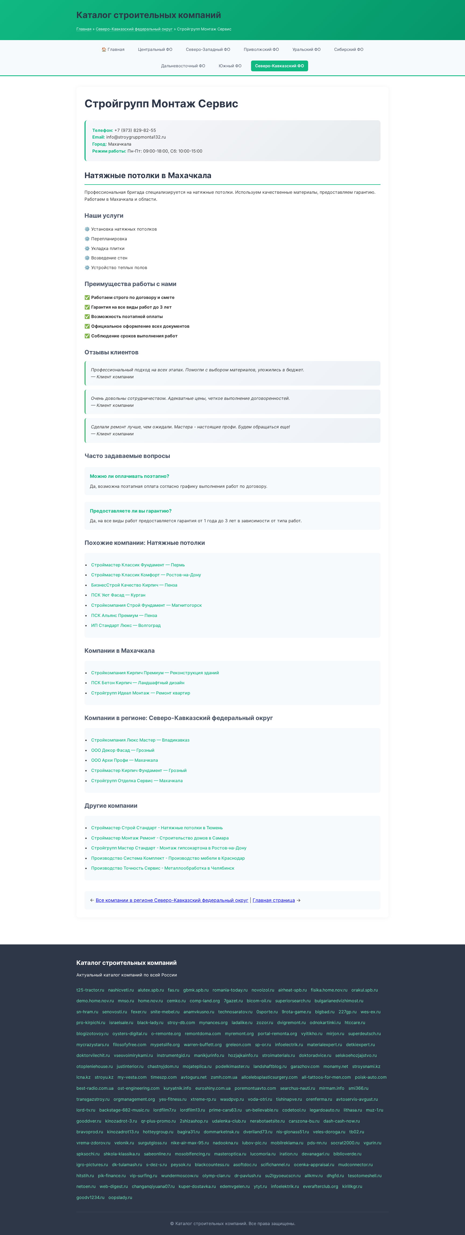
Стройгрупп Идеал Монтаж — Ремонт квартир (140, 693)
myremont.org (239, 1033)
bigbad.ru (324, 1011)
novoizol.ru (263, 990)
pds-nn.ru (317, 1142)
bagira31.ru (188, 1131)
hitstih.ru (85, 1175)
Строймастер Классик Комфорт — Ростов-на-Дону (146, 574)
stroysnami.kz (366, 1066)
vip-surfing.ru (143, 1175)
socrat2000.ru (345, 1142)
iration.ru (289, 1153)
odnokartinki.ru (325, 1022)
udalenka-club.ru (229, 1121)
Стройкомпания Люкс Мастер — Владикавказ (140, 740)
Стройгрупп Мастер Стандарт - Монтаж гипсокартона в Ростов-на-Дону (168, 848)
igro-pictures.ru (92, 1164)
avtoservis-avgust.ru (357, 1099)
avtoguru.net (194, 1077)
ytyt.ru (260, 1186)
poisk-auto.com (371, 1077)
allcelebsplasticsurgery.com (269, 1077)
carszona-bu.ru (304, 1121)
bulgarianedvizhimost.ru (339, 1000)
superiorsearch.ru (293, 1000)
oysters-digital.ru (129, 1033)
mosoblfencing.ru (192, 1153)
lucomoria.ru (263, 1153)
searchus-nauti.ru (297, 1088)
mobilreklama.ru (287, 1142)
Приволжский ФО (261, 49)
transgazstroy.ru (93, 1099)
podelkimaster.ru (232, 1066)
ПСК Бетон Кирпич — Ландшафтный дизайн (137, 682)
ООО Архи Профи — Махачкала (124, 760)
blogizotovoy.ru (92, 1033)
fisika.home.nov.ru (329, 990)
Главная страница (274, 900)
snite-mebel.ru (164, 1011)
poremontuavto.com (255, 1088)
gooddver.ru (88, 1121)
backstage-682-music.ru (124, 1110)
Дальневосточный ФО (183, 65)
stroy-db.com (181, 1022)
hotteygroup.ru (158, 1131)
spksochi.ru (88, 1153)
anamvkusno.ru (199, 1011)
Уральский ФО (307, 49)
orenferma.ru (319, 1099)
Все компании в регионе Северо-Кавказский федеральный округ (172, 900)
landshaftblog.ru (270, 1066)
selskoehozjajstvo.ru (356, 1055)
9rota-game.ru (296, 1011)
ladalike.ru (242, 1022)
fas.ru (173, 990)
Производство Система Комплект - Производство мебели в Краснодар (168, 858)
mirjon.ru (335, 1033)
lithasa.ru (353, 1110)
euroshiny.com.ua (213, 1088)
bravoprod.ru (89, 1131)
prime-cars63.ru (225, 1110)
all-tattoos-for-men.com (326, 1077)
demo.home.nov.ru (95, 1000)
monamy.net (335, 1066)
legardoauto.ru (325, 1110)
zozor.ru (264, 1022)
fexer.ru (138, 1011)
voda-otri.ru (260, 1099)
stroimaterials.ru (278, 1055)
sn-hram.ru (87, 1011)
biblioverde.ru (347, 1153)
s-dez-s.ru (156, 1164)
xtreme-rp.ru (203, 1099)
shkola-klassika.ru (122, 1153)
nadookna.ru (225, 1142)
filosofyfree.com (129, 1044)
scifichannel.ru (275, 1164)
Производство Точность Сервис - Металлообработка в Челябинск (162, 868)
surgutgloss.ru (152, 1142)
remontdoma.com (203, 1033)
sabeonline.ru (157, 1153)
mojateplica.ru (197, 1066)
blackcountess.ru (212, 1164)
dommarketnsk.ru (221, 1131)
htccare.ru (355, 1022)
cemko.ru (176, 1000)
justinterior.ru (130, 1066)
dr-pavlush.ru (247, 1175)
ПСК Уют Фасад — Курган (118, 595)
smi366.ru (358, 1088)
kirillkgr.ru (352, 1186)
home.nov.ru (150, 1000)
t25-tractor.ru (90, 990)
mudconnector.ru (355, 1164)
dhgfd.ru (335, 1175)
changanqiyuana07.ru (153, 1186)
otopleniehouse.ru (94, 1066)
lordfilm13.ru (192, 1110)
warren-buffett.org (203, 1044)
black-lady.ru (150, 1022)
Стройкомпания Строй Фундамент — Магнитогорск (146, 605)
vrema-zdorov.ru (93, 1142)
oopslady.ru (120, 1197)
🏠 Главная (113, 49)
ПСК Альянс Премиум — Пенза (124, 615)
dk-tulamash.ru (127, 1164)
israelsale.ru (121, 1022)
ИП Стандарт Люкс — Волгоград (126, 625)
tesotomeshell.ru (365, 1175)
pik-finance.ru (112, 1175)
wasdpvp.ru (232, 1099)
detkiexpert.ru (360, 1044)
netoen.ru (86, 1186)
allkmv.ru (314, 1175)
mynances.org (213, 1022)
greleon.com (238, 1044)
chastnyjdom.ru (163, 1066)
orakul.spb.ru (364, 990)
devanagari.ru (315, 1153)
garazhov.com (305, 1066)
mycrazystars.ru (92, 1044)
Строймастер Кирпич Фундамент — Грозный (139, 770)
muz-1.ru (374, 1110)
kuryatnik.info (177, 1088)
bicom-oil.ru (259, 1000)
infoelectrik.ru (289, 1044)
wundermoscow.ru (179, 1175)
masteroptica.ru (230, 1153)
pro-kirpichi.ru (90, 1022)
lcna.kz (83, 1077)
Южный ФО (230, 65)
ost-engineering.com (139, 1088)
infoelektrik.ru (285, 1186)
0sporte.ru (267, 1011)
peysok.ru (181, 1164)
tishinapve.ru (289, 1099)
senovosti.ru (114, 1011)
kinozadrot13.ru (123, 1131)
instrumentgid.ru (173, 1055)
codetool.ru (294, 1110)
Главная (83, 29)
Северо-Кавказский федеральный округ (134, 29)
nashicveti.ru (121, 990)
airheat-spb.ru (292, 990)
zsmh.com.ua (224, 1077)
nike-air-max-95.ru (190, 1142)
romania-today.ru (230, 990)
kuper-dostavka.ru (197, 1186)
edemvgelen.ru (235, 1186)
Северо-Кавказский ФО (279, 65)
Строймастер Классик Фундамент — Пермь (138, 564)
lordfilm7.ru (164, 1110)
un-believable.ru (262, 1110)
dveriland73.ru (257, 1131)
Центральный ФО (155, 49)
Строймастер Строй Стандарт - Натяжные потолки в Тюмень (157, 827)
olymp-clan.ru (216, 1175)
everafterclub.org (320, 1186)
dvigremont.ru (291, 1022)
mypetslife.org (165, 1044)
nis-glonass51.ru (292, 1131)
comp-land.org (205, 1000)
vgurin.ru (372, 1142)
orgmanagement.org (134, 1099)
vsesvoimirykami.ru (133, 1055)
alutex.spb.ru (151, 990)
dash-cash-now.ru (341, 1121)
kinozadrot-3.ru (121, 1121)
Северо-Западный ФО (208, 49)
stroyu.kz (104, 1077)
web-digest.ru (114, 1186)
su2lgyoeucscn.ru (283, 1175)
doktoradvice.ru (315, 1055)
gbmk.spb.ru (196, 990)
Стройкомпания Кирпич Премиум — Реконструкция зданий (155, 672)
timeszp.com (164, 1077)
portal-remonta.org (277, 1033)
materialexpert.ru (324, 1044)
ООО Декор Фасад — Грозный (122, 750)
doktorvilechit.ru (93, 1055)
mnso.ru (126, 1000)
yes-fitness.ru (172, 1099)
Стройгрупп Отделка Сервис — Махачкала (137, 780)
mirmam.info (331, 1088)
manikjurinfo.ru (209, 1055)
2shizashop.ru (194, 1121)
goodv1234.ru (90, 1197)
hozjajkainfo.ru (243, 1055)
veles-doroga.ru (329, 1131)
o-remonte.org (166, 1033)
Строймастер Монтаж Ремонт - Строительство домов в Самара (160, 838)
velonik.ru (124, 1142)
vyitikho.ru (311, 1033)
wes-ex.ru (371, 1011)
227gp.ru (348, 1011)
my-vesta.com (132, 1077)
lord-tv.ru (85, 1110)
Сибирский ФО (349, 49)
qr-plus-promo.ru (158, 1121)
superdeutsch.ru (364, 1033)
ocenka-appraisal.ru (314, 1164)
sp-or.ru (263, 1044)
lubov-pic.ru (254, 1142)
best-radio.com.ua (95, 1088)
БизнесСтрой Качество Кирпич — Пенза (134, 585)
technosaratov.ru (235, 1011)
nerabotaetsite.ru (267, 1121)
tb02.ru (356, 1131)
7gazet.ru (233, 1000)
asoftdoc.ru (245, 1164)
